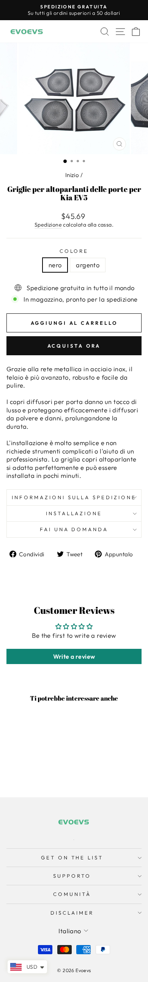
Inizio (72, 175)
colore (74, 251)
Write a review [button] (74, 656)
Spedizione (48, 224)
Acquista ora (74, 346)
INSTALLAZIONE (74, 513)
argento (87, 265)
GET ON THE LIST (72, 857)
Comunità (72, 894)
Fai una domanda (74, 529)
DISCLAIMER (72, 913)
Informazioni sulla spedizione (74, 497)
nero (55, 265)
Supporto (72, 876)
